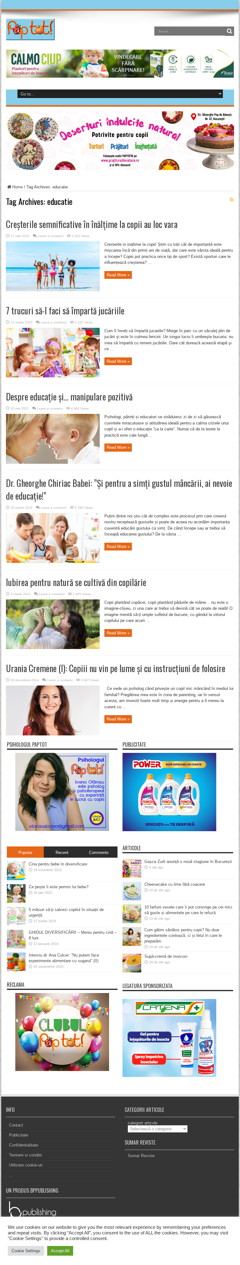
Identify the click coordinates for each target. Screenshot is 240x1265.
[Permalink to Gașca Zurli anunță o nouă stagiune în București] (131, 876)
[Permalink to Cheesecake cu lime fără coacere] (131, 899)
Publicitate (18, 1135)
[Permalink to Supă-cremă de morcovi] (131, 971)
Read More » (118, 275)
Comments (99, 852)
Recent (62, 852)
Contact (16, 1125)
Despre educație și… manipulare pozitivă (69, 396)
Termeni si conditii (25, 1155)
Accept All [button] (60, 1250)
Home (17, 187)
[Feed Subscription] (231, 199)
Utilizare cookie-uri (25, 1165)
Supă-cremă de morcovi (166, 956)
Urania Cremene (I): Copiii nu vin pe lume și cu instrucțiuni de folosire (115, 668)
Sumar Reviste (141, 1155)
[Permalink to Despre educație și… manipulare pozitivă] (53, 462)
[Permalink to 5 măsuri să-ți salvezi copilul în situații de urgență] (16, 924)
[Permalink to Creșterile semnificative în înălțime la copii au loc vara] (53, 290)
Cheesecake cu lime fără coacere (174, 884)
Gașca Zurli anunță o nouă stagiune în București (188, 861)
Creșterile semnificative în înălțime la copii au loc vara (92, 224)
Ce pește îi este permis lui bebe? (58, 887)
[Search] (229, 31)
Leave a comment (50, 236)
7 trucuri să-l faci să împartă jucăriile (65, 310)
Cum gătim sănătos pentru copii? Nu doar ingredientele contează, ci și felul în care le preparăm (183, 935)
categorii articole (143, 1123)
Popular (25, 852)
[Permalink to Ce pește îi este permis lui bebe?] (16, 901)
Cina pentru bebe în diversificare (58, 864)
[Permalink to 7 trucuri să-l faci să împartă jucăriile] (53, 376)
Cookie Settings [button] (26, 1250)
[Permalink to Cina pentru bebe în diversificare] (16, 878)
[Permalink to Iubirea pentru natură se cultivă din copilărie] (53, 647)
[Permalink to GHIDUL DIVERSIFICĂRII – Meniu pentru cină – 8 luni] (16, 947)
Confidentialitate (23, 1145)
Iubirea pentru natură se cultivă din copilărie (76, 582)
